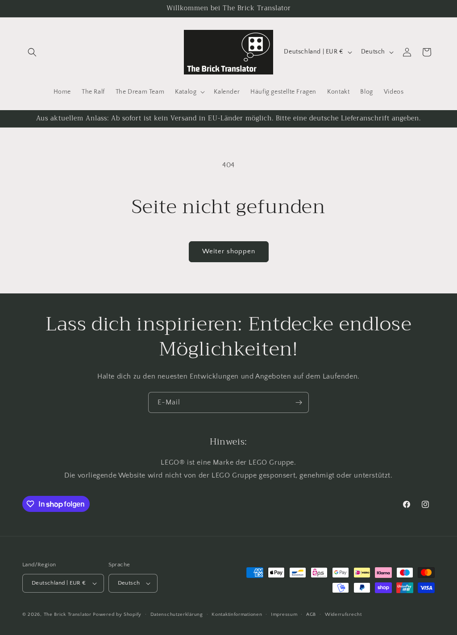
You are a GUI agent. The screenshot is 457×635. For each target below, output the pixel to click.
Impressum (284, 614)
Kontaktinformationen (237, 614)
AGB (311, 614)
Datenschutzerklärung (176, 614)
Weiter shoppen (228, 251)
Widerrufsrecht (343, 614)
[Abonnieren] (298, 402)
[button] (32, 52)
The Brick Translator (67, 614)
